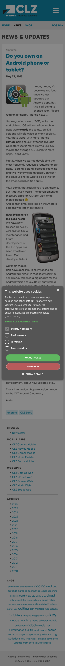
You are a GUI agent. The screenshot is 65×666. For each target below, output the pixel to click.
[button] (32, 321)
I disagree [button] (33, 366)
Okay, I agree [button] (33, 357)
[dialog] (32, 333)
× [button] (58, 290)
